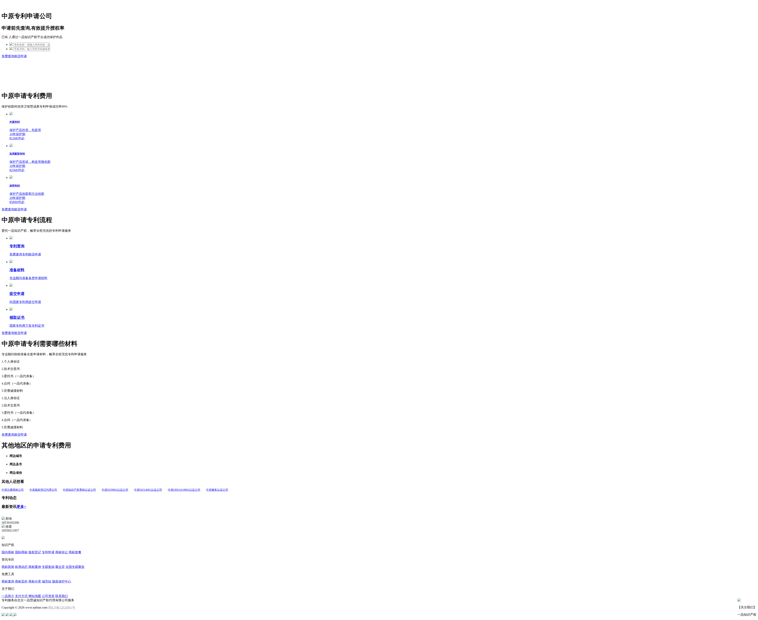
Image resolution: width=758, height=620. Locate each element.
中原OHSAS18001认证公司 (184, 489)
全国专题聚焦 (75, 566)
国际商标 (21, 552)
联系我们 (61, 596)
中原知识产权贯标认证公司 (79, 489)
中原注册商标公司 (13, 489)
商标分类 (34, 581)
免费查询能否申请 (14, 56)
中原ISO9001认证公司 (115, 489)
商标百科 (21, 581)
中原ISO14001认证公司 (148, 489)
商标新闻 (8, 566)
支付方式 (21, 596)
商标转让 (61, 552)
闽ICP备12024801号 (61, 607)
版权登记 (34, 552)
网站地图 (34, 596)
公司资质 (48, 596)
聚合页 (60, 566)
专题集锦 (48, 566)
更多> (21, 507)
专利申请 (48, 552)
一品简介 (8, 596)
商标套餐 (75, 552)
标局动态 (21, 566)
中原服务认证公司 (217, 489)
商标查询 (8, 581)
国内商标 (8, 552)
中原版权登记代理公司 (43, 489)
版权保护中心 (61, 581)
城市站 (46, 581)
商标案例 (34, 566)
